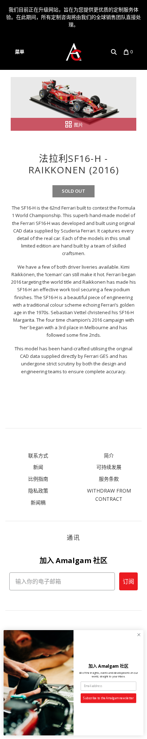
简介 (109, 455)
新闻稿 (38, 502)
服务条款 (109, 478)
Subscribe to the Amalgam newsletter (108, 698)
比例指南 (38, 478)
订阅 (128, 581)
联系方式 (38, 455)
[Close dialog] (139, 635)
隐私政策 (38, 490)
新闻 (38, 467)
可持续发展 (108, 467)
